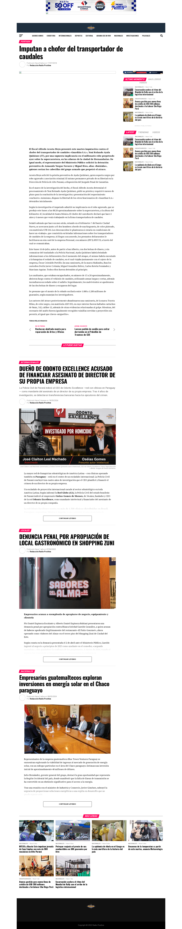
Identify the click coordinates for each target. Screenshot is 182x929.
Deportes (78, 35)
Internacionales (65, 35)
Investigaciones (132, 35)
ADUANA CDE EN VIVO (103, 35)
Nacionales (118, 35)
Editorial (89, 35)
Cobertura (51, 35)
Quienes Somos (37, 35)
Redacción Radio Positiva (40, 65)
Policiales (146, 35)
